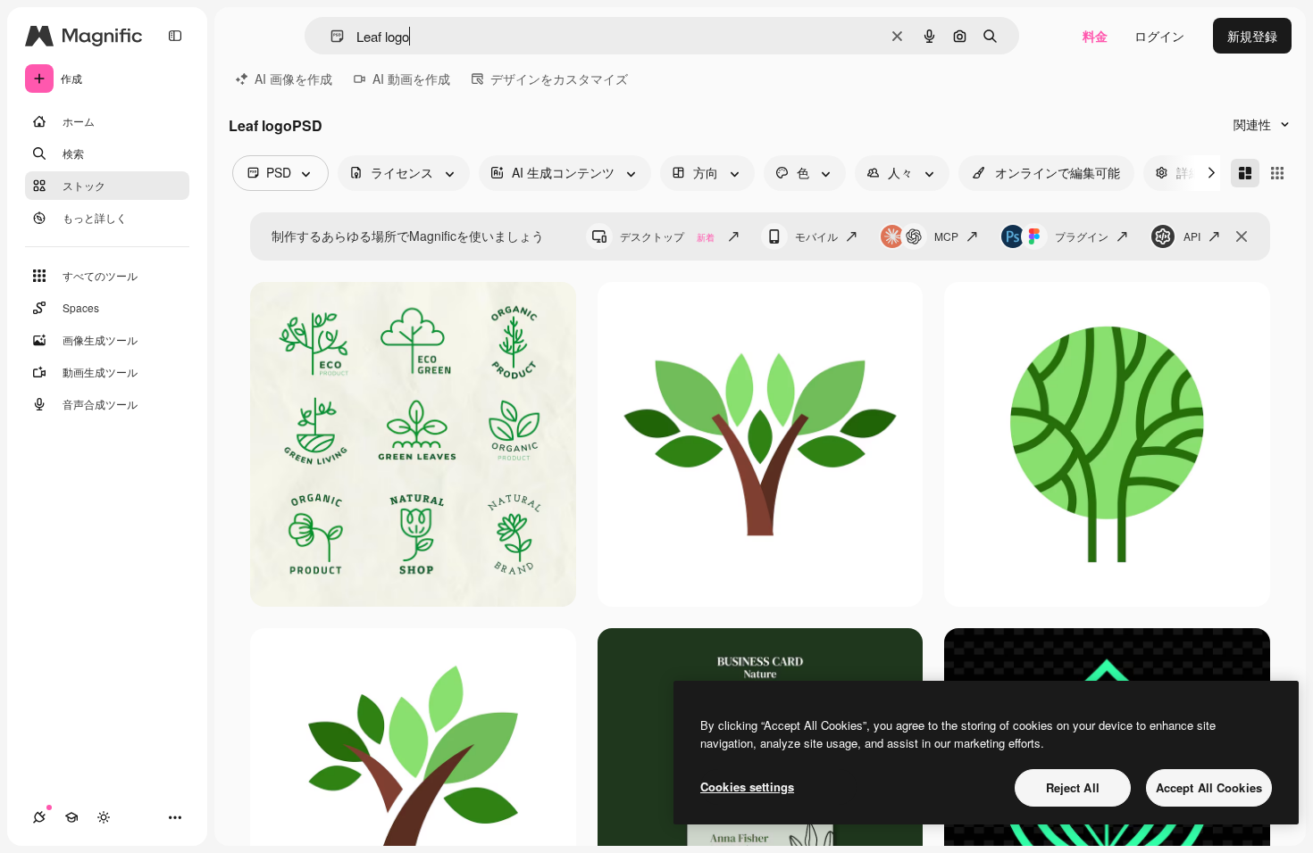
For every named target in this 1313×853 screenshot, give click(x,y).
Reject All (1073, 787)
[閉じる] (1241, 236)
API (1191, 236)
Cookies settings (747, 786)
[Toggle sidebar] (175, 35)
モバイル (816, 236)
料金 (1095, 36)
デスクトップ (667, 236)
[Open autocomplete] (330, 36)
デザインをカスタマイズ (559, 78)
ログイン (1159, 36)
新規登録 (1252, 36)
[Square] (1277, 173)
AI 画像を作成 (293, 78)
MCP (946, 236)
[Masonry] (1245, 173)
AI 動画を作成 (411, 78)
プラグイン (1081, 236)
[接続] (39, 817)
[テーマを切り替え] (103, 817)
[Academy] (71, 817)
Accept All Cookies (1209, 787)
